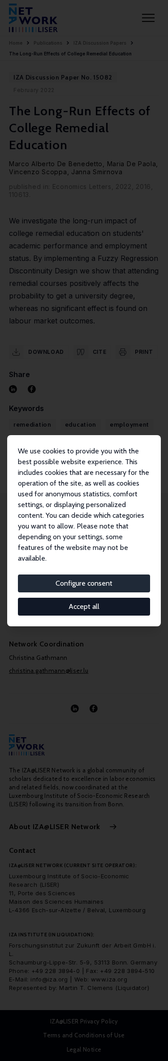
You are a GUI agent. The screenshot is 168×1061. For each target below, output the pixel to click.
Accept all (84, 606)
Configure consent (84, 583)
